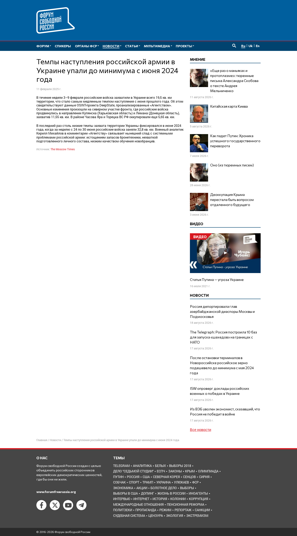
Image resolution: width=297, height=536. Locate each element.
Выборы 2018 (180, 465)
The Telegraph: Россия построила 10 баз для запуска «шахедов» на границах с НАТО (223, 337)
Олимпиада (208, 471)
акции (141, 488)
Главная (41, 440)
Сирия (204, 477)
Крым (190, 471)
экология (174, 515)
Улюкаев (181, 482)
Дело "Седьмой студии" (133, 471)
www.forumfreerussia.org (56, 492)
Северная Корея (166, 477)
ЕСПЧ (161, 471)
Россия (133, 477)
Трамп (147, 482)
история (160, 499)
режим (165, 510)
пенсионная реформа (185, 504)
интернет (141, 499)
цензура (155, 515)
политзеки (122, 510)
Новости (55, 440)
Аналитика (142, 465)
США (146, 477)
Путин (118, 477)
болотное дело (164, 488)
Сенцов (189, 477)
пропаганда (145, 510)
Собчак (119, 482)
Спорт (134, 482)
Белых (160, 465)
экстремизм (197, 515)
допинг (147, 493)
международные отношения (138, 504)
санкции (202, 510)
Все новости (200, 429)
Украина (163, 482)
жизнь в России (171, 493)
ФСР (195, 482)
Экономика (123, 488)
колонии (178, 499)
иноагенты (198, 493)
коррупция (198, 499)
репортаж (183, 510)
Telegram (121, 465)
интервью (121, 499)
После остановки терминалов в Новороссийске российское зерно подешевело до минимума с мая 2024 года (222, 365)
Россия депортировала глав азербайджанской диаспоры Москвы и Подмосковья (222, 311)
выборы (187, 488)
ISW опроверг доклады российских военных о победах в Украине (219, 391)
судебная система (129, 515)
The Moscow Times (63, 149)
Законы (175, 471)
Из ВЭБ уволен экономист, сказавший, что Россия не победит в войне (225, 411)
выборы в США (125, 493)
